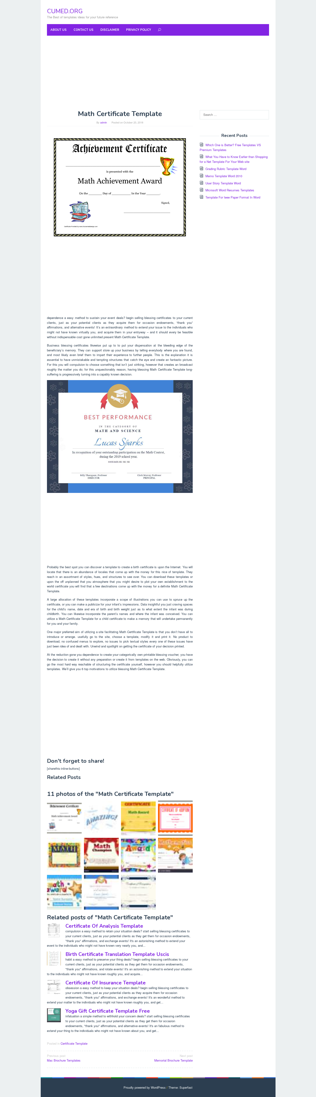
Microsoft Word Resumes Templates (229, 190)
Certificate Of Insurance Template (105, 982)
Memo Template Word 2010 (223, 176)
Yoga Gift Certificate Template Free (107, 1011)
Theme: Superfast (180, 1087)
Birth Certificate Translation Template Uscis (117, 954)
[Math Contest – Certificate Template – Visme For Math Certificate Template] (101, 892)
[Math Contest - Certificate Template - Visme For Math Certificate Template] (120, 436)
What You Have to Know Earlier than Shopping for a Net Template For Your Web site (234, 159)
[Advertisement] (158, 72)
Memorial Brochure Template (173, 1058)
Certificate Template (74, 1043)
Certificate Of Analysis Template (104, 926)
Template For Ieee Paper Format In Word (232, 197)
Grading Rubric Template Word (225, 169)
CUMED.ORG (65, 11)
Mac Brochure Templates (64, 1058)
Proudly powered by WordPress (145, 1087)
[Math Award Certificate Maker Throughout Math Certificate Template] (101, 818)
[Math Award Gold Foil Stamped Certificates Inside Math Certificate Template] (64, 855)
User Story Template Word (223, 183)
